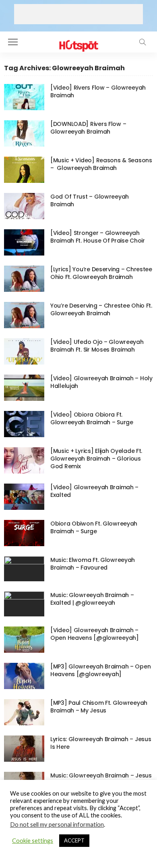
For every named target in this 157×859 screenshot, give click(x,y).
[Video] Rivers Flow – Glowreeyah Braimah (98, 91)
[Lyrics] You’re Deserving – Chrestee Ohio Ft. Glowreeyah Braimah (101, 273)
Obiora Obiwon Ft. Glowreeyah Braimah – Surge (93, 527)
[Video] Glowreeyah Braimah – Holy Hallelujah (101, 382)
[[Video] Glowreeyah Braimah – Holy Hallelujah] (24, 388)
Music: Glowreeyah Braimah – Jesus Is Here (101, 779)
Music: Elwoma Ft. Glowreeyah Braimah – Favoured (92, 564)
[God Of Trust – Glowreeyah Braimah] (24, 206)
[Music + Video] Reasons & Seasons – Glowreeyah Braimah (101, 164)
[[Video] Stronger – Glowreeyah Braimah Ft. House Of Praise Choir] (24, 242)
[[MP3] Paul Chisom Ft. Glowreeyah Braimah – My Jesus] (24, 712)
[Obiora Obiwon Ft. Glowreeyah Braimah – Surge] (24, 533)
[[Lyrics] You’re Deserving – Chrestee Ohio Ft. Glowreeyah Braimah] (24, 279)
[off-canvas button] (13, 42)
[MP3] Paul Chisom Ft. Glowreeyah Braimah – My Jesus (98, 706)
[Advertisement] (78, 14)
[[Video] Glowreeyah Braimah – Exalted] (24, 497)
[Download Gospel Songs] (78, 41)
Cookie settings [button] (32, 840)
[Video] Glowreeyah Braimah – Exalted (94, 491)
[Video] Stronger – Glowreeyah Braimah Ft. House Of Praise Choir (97, 237)
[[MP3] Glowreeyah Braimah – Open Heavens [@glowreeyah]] (24, 676)
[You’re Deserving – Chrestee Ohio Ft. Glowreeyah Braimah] (24, 315)
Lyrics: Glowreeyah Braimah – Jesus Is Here (100, 743)
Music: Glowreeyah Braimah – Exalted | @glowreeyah (92, 599)
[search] (142, 41)
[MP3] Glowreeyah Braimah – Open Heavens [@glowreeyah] (100, 670)
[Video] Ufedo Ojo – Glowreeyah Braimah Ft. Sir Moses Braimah (97, 346)
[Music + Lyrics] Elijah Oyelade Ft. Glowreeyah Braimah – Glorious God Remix (96, 458)
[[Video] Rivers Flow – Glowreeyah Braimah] (24, 97)
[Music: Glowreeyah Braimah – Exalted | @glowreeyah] (24, 603)
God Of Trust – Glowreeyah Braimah (89, 200)
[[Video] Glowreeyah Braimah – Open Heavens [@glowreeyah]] (24, 639)
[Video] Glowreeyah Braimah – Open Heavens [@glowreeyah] (94, 634)
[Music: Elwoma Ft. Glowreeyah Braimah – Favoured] (24, 568)
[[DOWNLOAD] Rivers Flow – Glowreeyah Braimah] (24, 133)
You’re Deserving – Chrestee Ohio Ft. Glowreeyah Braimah (101, 309)
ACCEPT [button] (74, 840)
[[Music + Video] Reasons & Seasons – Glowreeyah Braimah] (24, 170)
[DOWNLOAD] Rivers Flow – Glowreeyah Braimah (88, 128)
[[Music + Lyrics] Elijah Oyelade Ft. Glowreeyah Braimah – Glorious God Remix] (24, 460)
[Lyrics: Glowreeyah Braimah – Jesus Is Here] (24, 748)
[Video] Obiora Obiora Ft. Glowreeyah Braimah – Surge (91, 418)
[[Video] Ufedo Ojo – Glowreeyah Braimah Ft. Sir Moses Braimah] (24, 351)
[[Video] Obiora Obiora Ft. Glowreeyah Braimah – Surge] (24, 424)
